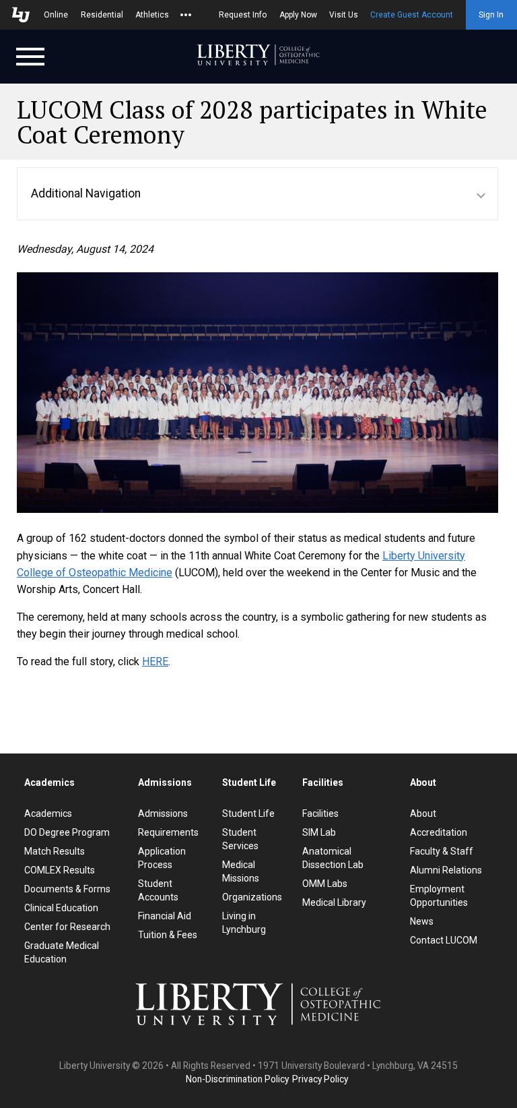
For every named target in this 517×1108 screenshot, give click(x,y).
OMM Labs (324, 883)
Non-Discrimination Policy (237, 1079)
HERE (155, 661)
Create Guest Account (411, 15)
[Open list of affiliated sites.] (186, 15)
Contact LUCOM (443, 940)
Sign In (491, 15)
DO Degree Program (67, 832)
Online (56, 15)
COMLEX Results (59, 870)
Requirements (168, 832)
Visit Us (343, 15)
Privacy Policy (320, 1079)
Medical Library (334, 902)
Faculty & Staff (441, 851)
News (422, 921)
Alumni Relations (446, 870)
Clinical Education (61, 907)
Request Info (243, 15)
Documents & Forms (67, 889)
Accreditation (438, 832)
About (423, 813)
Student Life (248, 813)
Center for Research (67, 926)
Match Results (54, 851)
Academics (48, 813)
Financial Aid (164, 916)
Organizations (252, 897)
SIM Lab (319, 832)
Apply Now (298, 15)
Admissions (163, 813)
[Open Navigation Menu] (30, 55)
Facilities (320, 813)
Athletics (152, 15)
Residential (102, 15)
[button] (257, 194)
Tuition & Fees (167, 934)
